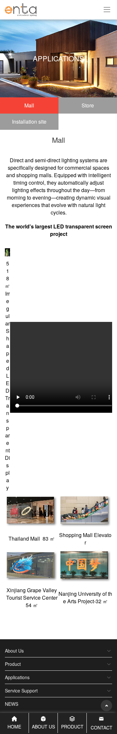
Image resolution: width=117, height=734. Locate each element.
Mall (29, 105)
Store (88, 105)
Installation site (29, 121)
